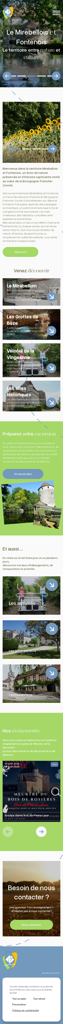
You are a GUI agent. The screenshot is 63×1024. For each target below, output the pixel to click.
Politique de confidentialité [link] (25, 1010)
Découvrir (20, 252)
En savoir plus (23, 474)
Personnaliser (19, 1004)
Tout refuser (39, 998)
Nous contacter (31, 924)
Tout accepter (19, 998)
